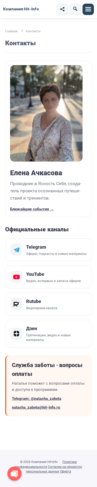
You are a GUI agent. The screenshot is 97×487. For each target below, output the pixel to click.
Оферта (65, 471)
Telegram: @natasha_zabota (36, 398)
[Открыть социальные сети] (62, 9)
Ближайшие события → (32, 209)
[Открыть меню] (88, 9)
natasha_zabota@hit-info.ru (36, 407)
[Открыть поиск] (75, 9)
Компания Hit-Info (21, 8)
